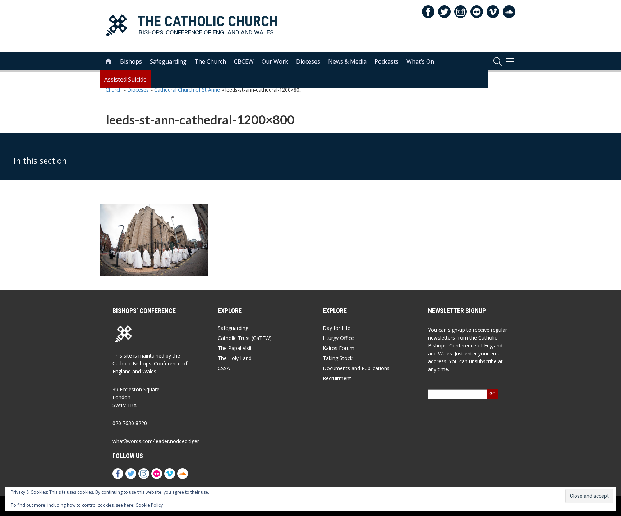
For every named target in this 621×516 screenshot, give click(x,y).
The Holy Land (235, 358)
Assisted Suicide (125, 79)
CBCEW (244, 61)
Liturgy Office (338, 338)
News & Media (347, 61)
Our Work (275, 61)
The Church (210, 61)
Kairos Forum (338, 348)
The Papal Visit (235, 348)
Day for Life (336, 327)
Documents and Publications (356, 368)
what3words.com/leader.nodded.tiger (155, 441)
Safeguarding (168, 61)
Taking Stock (338, 358)
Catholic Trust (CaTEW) (245, 338)
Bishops (131, 61)
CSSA (224, 368)
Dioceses (308, 61)
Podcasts (386, 61)
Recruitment (337, 378)
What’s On (420, 61)
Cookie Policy (149, 505)
